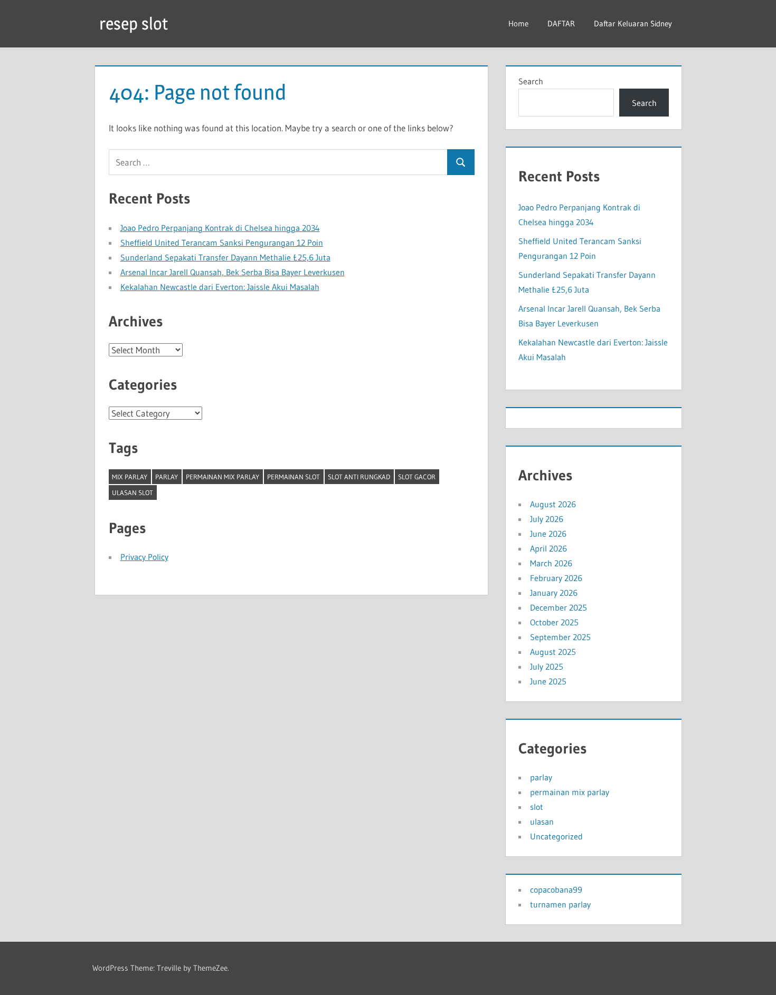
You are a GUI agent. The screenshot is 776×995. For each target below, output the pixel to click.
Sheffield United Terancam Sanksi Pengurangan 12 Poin (221, 242)
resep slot (133, 23)
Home (518, 23)
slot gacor (417, 476)
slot (536, 806)
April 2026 (548, 548)
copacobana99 (556, 889)
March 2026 (551, 563)
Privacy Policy (144, 557)
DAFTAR (561, 23)
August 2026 (553, 504)
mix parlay (129, 476)
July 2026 (546, 519)
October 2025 (554, 622)
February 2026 (556, 578)
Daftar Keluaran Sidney (633, 23)
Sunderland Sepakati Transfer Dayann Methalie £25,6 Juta (225, 257)
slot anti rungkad (359, 476)
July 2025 (546, 666)
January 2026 (554, 592)
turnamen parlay (560, 904)
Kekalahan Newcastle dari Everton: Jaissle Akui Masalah (219, 287)
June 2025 (548, 681)
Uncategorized (556, 836)
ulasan (542, 821)
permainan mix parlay (222, 476)
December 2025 (558, 607)
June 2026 (548, 533)
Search (530, 81)
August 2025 (553, 651)
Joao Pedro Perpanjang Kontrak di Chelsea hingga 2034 (220, 228)
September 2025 (560, 637)
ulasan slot (132, 492)
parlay (166, 476)
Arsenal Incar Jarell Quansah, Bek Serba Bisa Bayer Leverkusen (232, 272)
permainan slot (293, 476)
